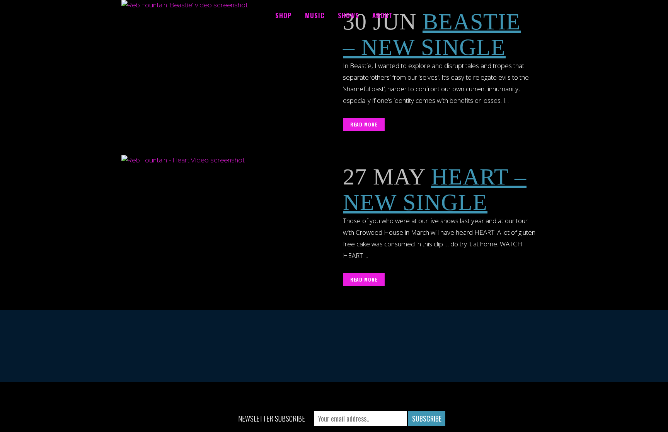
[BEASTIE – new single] (227, 60)
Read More (363, 124)
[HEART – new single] (227, 214)
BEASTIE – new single (432, 34)
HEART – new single (435, 189)
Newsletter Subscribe (271, 418)
